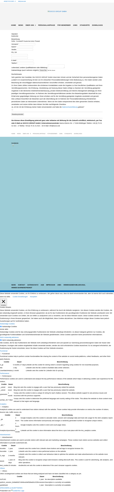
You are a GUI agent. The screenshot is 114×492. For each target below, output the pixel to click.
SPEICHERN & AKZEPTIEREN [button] (11, 488)
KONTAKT (21, 285)
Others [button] (2, 468)
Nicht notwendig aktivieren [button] (9, 337)
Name (13, 47)
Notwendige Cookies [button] (7, 324)
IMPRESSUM (50, 285)
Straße (13, 49)
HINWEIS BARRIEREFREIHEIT (21, 287)
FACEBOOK (14, 143)
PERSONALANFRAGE (46, 25)
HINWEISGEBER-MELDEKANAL (75, 285)
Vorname (14, 44)
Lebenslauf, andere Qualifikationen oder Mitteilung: (29, 67)
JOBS (75, 25)
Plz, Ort (14, 52)
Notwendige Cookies (9, 326)
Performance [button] (4, 373)
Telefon (14, 63)
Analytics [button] (3, 404)
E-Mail (14, 60)
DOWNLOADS (97, 25)
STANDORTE (85, 25)
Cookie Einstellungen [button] (20, 297)
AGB (42, 285)
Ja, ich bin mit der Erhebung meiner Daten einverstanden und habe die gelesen (47, 107)
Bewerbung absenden (17, 114)
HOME (13, 25)
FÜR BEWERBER (64, 25)
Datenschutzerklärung (70, 107)
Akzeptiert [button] (33, 297)
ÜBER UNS (30, 25)
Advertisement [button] (5, 435)
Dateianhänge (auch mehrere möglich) (25, 70)
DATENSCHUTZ (32, 285)
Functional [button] (3, 351)
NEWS (20, 25)
